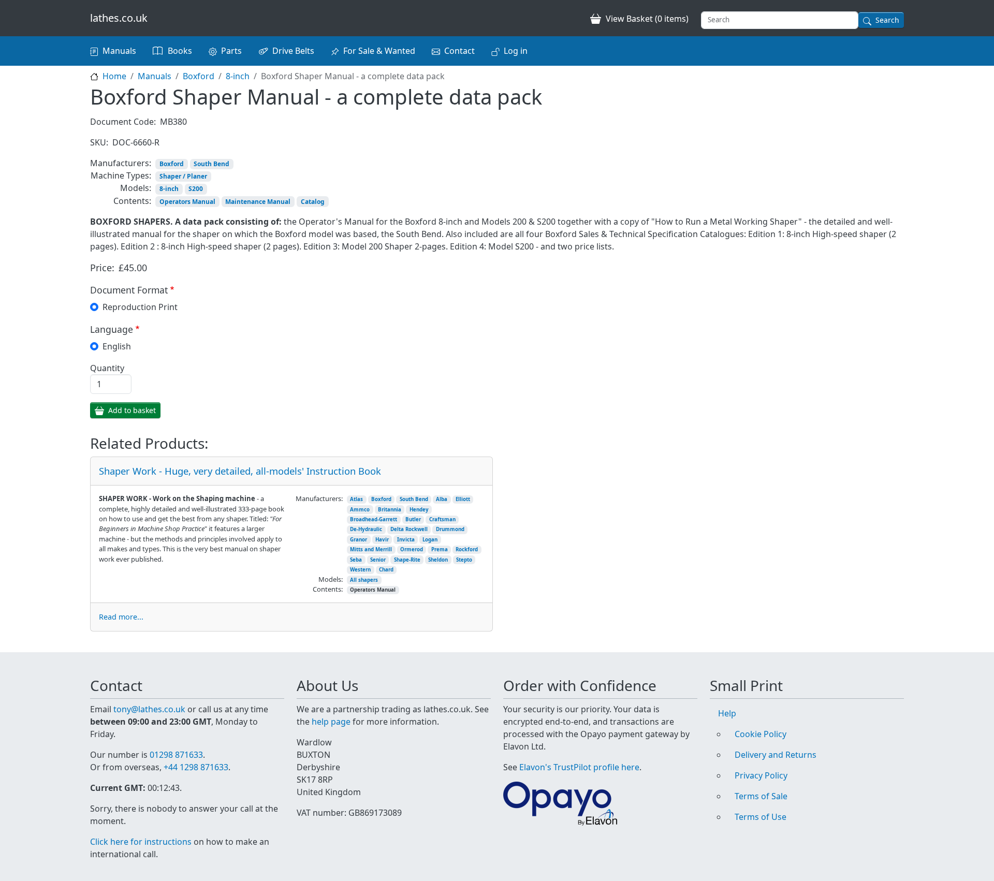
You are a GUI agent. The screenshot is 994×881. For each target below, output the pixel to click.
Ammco (360, 509)
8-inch (238, 76)
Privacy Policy (761, 775)
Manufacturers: (120, 163)
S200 (195, 188)
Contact (459, 50)
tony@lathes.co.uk (149, 709)
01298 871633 (176, 754)
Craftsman (442, 519)
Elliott (463, 499)
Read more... (121, 617)
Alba (441, 499)
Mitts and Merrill (371, 549)
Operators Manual (187, 201)
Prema (439, 549)
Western (360, 569)
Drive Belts (293, 50)
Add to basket (132, 410)
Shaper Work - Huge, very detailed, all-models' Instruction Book (240, 470)
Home (114, 76)
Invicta (406, 539)
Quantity (107, 368)
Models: (135, 188)
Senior (378, 559)
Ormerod (411, 549)
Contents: (132, 201)
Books (180, 50)
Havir (382, 539)
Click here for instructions (141, 841)
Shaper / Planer (183, 176)
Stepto (464, 559)
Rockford (467, 549)
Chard (386, 569)
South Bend (211, 163)
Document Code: (123, 121)
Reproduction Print (140, 307)
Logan (429, 539)
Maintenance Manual (257, 201)
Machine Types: (121, 175)
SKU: (99, 142)
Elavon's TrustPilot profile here (579, 767)
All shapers (364, 580)
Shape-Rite (407, 559)
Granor (358, 539)
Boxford (198, 76)
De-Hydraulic (366, 529)
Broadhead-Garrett (373, 519)
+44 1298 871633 (196, 767)
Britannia (389, 509)
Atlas (356, 499)
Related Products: (149, 443)
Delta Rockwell (409, 529)
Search (887, 20)
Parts (231, 50)
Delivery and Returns (775, 754)
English (117, 346)
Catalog (313, 201)
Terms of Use (760, 817)
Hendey (419, 509)
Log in (516, 50)
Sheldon (438, 559)
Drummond (450, 529)
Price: (102, 267)
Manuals (119, 50)
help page (331, 721)
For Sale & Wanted (379, 50)
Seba (356, 559)
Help (727, 713)
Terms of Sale (761, 796)
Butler (413, 519)
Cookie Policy (760, 734)
